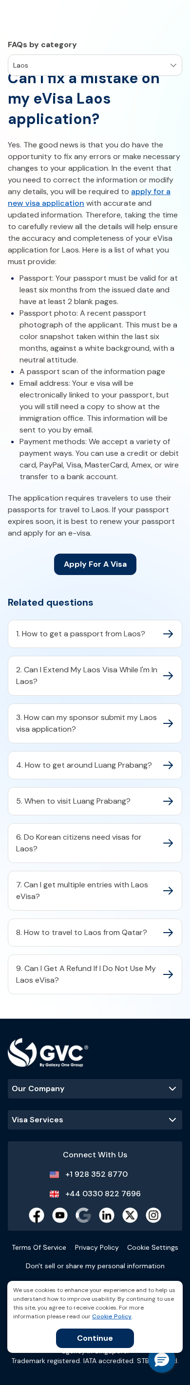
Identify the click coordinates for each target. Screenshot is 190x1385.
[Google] (83, 1215)
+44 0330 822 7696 (103, 1193)
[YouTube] (60, 1215)
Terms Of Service (39, 1247)
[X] (130, 1215)
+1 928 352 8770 (96, 1174)
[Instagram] (153, 1215)
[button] (161, 1359)
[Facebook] (36, 1215)
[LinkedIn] (106, 1215)
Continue (95, 1338)
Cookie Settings (152, 1247)
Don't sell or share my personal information (95, 1265)
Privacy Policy (97, 1247)
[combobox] (14, 65)
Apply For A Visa (95, 564)
